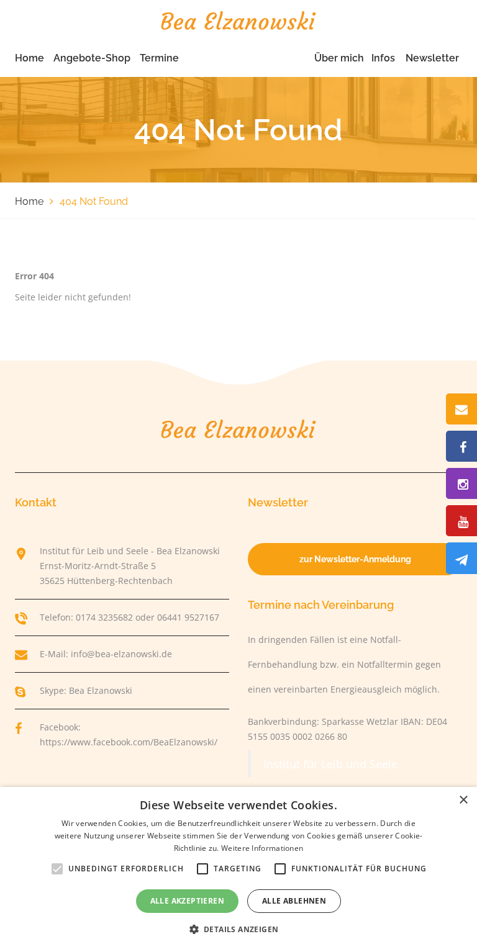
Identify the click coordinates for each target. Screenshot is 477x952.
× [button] (463, 800)
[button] (239, 929)
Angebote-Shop (91, 58)
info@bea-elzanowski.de (121, 654)
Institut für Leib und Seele (330, 764)
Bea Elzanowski (100, 690)
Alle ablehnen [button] (294, 901)
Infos (383, 58)
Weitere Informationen (262, 848)
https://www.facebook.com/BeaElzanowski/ (128, 742)
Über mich (339, 58)
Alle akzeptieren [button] (187, 901)
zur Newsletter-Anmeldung (355, 559)
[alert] (238, 869)
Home (29, 58)
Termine (159, 58)
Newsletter (432, 58)
